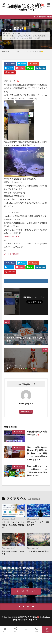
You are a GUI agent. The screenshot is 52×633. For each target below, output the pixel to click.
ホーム (5, 631)
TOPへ (47, 631)
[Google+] (33, 64)
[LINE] (29, 68)
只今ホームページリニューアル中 (13, 552)
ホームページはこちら (26, 591)
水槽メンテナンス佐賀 (20, 38)
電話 (36, 631)
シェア (16, 631)
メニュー (26, 631)
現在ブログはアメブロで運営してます (38, 523)
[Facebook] (10, 64)
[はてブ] (9, 68)
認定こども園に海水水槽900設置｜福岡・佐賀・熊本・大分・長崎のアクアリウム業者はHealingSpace (37, 453)
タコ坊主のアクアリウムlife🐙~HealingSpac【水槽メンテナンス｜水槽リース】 (26, 7)
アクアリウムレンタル (13, 36)
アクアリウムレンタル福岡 (31, 36)
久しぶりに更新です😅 (35, 51)
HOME (6, 51)
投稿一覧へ (25, 411)
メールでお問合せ (11, 254)
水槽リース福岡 (34, 38)
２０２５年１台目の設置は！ (38, 551)
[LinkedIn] (40, 68)
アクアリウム (25, 33)
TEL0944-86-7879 (11, 236)
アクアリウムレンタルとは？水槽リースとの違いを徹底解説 (13, 524)
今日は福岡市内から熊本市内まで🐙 (37, 433)
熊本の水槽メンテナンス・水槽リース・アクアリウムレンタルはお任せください (37, 470)
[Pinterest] (10, 72)
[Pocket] (20, 68)
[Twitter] (22, 64)
